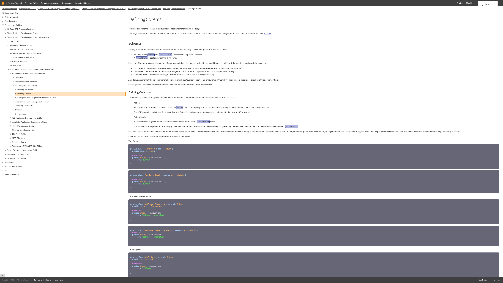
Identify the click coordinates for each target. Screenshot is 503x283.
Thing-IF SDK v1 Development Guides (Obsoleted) (59, 8)
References (67, 3)
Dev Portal (483, 280)
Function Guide (31, 3)
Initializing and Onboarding (174, 8)
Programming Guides (50, 3)
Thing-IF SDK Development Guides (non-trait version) (104, 8)
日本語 (469, 3)
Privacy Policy (58, 280)
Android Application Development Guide (144, 8)
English (460, 3)
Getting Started (15, 3)
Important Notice (82, 3)
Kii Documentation (9, 8)
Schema (267, 33)
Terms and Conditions (42, 280)
